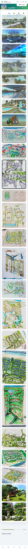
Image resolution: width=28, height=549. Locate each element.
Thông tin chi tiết (6, 533)
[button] (18, 2)
